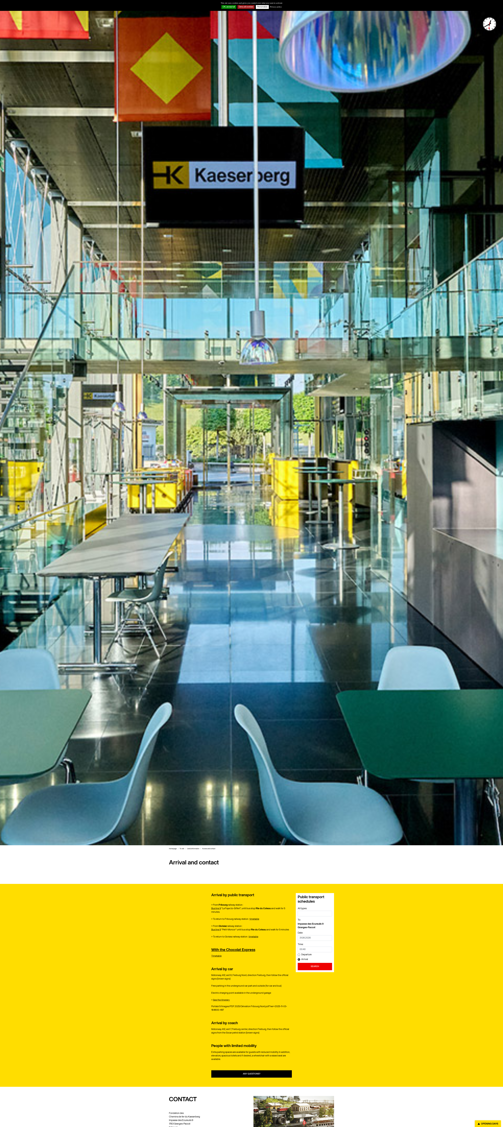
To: (299, 920)
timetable (254, 919)
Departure (306, 954)
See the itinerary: (221, 1000)
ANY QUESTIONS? (251, 1074)
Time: (300, 944)
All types (302, 908)
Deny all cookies (246, 7)
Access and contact (208, 849)
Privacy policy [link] (276, 7)
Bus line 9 (216, 908)
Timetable (216, 956)
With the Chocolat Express (233, 950)
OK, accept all (229, 7)
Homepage (173, 849)
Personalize (262, 7)
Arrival (304, 959)
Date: (300, 933)
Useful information (193, 849)
